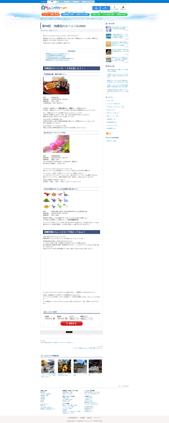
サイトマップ (97, 417)
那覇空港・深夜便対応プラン (47, 409)
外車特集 (64, 410)
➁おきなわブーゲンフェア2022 (55, 56)
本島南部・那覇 (44, 395)
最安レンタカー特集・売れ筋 (69, 405)
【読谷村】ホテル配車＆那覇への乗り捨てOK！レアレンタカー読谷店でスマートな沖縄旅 (120, 43)
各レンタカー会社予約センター (92, 393)
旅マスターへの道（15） (113, 113)
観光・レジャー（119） (113, 116)
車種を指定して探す (67, 392)
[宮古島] (71, 1)
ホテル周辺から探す (67, 399)
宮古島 (42, 401)
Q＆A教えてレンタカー (68, 413)
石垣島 (42, 400)
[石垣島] (80, 1)
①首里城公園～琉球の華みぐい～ (56, 55)
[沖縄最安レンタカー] (52, 1)
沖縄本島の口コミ (88, 408)
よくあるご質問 (114, 8)
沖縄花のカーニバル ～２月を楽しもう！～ (57, 53)
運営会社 (89, 417)
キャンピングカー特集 (68, 406)
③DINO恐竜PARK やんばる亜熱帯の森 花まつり (60, 58)
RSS (110, 133)
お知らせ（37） (111, 110)
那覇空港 (42, 392)
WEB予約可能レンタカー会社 (91, 392)
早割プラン (43, 405)
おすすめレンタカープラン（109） (116, 106)
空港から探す (65, 398)
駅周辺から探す (66, 401)
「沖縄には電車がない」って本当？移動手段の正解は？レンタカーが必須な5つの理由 (120, 36)
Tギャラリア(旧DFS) (45, 393)
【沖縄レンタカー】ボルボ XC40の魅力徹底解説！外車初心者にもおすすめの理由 (117, 85)
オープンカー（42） (112, 125)
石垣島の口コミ (88, 410)
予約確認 (96, 8)
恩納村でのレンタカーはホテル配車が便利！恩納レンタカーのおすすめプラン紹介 (117, 81)
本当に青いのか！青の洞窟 (95, 374)
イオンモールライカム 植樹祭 (80, 374)
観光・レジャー (54, 30)
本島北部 (42, 398)
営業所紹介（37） (111, 119)
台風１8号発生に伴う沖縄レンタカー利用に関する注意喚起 (117, 70)
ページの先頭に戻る (124, 386)
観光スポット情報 (111, 141)
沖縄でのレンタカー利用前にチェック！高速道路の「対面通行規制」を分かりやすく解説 (120, 59)
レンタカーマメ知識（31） (114, 103)
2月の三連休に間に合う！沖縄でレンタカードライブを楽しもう (57, 342)
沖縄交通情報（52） (112, 122)
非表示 (73, 51)
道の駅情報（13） (111, 128)
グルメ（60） (110, 100)
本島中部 (42, 397)
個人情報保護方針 (72, 417)
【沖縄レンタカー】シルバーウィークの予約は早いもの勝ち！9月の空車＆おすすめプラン (117, 76)
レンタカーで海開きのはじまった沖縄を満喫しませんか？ (87, 348)
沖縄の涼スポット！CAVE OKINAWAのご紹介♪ (64, 374)
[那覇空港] (61, 1)
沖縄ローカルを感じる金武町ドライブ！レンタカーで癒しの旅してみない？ (48, 375)
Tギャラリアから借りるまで (91, 404)
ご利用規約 (82, 417)
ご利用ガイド (122, 8)
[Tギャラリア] (90, 1)
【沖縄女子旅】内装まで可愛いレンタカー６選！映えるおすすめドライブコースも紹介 (117, 91)
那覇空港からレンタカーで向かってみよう (57, 60)
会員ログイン (105, 8)
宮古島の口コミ (88, 411)
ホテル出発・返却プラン (46, 407)
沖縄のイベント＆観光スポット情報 (71, 411)
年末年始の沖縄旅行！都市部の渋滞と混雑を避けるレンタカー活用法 (120, 51)
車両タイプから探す (67, 393)
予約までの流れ (88, 401)
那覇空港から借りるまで (90, 402)
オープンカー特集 (66, 408)
